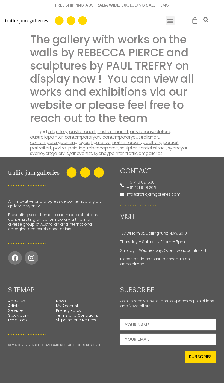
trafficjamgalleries (143, 153)
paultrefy (152, 142)
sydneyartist (79, 153)
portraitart (40, 148)
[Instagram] (31, 258)
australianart (82, 131)
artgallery (57, 131)
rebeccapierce (102, 148)
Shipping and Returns (76, 320)
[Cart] (196, 21)
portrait (171, 142)
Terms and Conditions (77, 315)
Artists (13, 306)
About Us (16, 301)
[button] (170, 20)
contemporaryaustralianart (130, 137)
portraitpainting (69, 148)
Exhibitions (17, 320)
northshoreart (126, 142)
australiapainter (46, 137)
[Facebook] (15, 258)
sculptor (128, 148)
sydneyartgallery (47, 153)
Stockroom (18, 315)
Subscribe (200, 357)
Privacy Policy (68, 310)
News (61, 301)
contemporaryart (83, 137)
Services (16, 310)
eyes (84, 142)
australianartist (113, 131)
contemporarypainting (54, 142)
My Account (67, 306)
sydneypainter (109, 153)
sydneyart (178, 148)
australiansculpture (150, 131)
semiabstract (152, 148)
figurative (101, 142)
